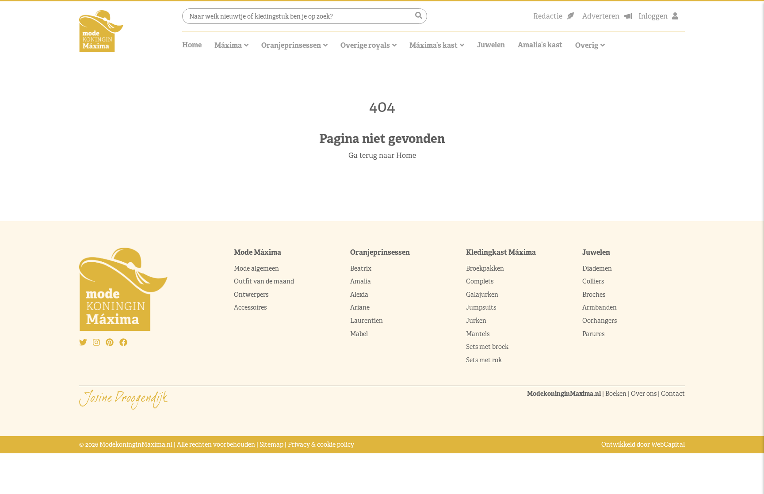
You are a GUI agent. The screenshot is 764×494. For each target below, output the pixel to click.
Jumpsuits (481, 307)
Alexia (359, 295)
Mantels (477, 334)
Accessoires (250, 307)
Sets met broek (487, 347)
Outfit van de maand (264, 281)
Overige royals (365, 45)
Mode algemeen (256, 268)
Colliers (593, 281)
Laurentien (366, 321)
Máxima (228, 45)
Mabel (359, 334)
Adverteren (600, 16)
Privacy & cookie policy (321, 444)
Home (192, 45)
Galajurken (482, 295)
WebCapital (668, 444)
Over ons (644, 394)
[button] (419, 16)
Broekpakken (485, 268)
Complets (479, 281)
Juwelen (491, 45)
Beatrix (360, 268)
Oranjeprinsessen (291, 45)
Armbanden (599, 307)
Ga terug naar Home (382, 155)
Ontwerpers (251, 295)
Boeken (615, 394)
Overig (586, 45)
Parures (593, 334)
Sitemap (271, 444)
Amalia (360, 281)
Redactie (547, 16)
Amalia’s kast (540, 45)
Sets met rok (484, 360)
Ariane (360, 307)
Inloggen (653, 16)
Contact (673, 394)
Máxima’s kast (433, 45)
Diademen (597, 268)
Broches (593, 295)
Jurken (476, 321)
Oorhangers (599, 321)
